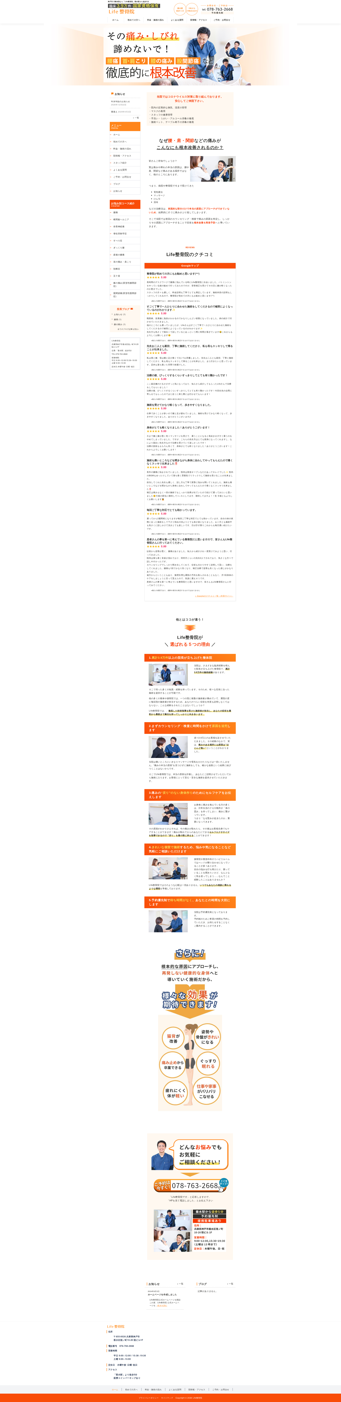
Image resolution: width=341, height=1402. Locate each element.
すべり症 (117, 240)
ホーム (116, 134)
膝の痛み (120, 324)
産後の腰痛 (119, 254)
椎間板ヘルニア (121, 219)
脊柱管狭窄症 (120, 233)
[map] (201, 1353)
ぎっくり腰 (119, 247)
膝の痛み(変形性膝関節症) (125, 284)
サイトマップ (167, 1397)
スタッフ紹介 (120, 162)
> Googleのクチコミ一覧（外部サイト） (214, 595)
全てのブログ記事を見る (128, 329)
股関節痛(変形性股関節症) (125, 295)
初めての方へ (120, 141)
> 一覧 (180, 1284)
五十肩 (116, 275)
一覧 (136, 117)
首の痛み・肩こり (122, 261)
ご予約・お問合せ (122, 176)
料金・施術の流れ (122, 148)
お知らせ (117, 190)
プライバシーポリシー (149, 1397)
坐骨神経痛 (119, 226)
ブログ (116, 183)
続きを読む (162, 1305)
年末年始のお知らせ (120, 101)
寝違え (114, 111)
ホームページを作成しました (162, 1294)
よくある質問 (120, 169)
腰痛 (115, 212)
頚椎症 (116, 268)
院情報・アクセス (122, 155)
